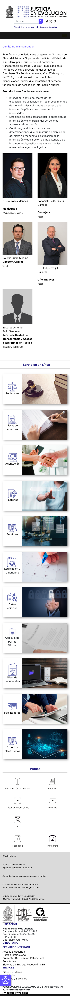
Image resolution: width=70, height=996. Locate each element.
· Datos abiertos (32, 589)
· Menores (30, 422)
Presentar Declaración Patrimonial (23, 958)
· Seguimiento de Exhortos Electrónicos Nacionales (38, 732)
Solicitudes (9, 961)
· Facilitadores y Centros (37, 502)
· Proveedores (30, 497)
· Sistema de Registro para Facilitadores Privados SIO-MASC (43, 697)
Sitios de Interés (12, 972)
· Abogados (29, 483)
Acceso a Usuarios (14, 951)
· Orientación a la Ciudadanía (40, 447)
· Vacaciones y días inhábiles (40, 558)
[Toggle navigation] (64, 35)
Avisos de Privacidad (16, 992)
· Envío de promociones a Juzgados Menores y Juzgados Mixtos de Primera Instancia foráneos (43, 628)
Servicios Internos (24, 27)
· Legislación (29, 554)
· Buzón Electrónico (34, 518)
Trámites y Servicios (15, 978)
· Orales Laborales (33, 376)
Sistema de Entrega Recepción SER (24, 964)
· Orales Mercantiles (34, 381)
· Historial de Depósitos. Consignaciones (36, 529)
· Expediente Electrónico (37, 523)
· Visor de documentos (36, 660)
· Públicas (30, 430)
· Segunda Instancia (36, 419)
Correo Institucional (14, 954)
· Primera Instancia (35, 415)
